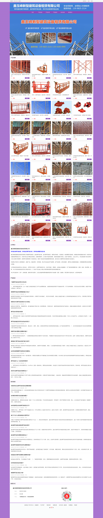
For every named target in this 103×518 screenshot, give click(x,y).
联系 (27, 78)
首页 (33, 12)
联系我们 (70, 12)
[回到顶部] (101, 516)
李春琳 (75, 505)
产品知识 (55, 12)
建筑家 (11, 1)
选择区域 (84, 1)
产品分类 (48, 12)
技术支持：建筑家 (63, 505)
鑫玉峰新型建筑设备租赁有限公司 (20, 248)
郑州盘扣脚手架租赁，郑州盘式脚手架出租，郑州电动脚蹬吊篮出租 (28, 251)
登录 (92, 1)
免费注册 (55, 505)
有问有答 (63, 12)
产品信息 (40, 12)
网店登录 (49, 505)
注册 (88, 1)
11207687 (42, 505)
